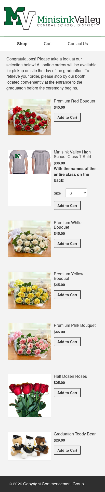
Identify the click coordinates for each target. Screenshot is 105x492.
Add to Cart (69, 117)
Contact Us (78, 43)
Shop (22, 43)
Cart (47, 43)
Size (57, 193)
